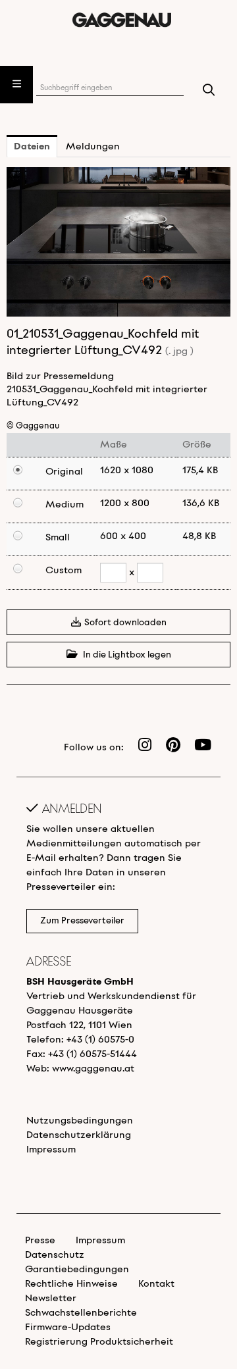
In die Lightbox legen (126, 655)
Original (64, 472)
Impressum (51, 1150)
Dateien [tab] (32, 147)
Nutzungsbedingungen (79, 1121)
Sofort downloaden (125, 623)
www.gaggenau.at (93, 1069)
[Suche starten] (209, 91)
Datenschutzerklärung (78, 1135)
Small (57, 537)
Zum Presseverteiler (82, 921)
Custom (63, 570)
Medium (64, 505)
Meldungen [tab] (93, 147)
